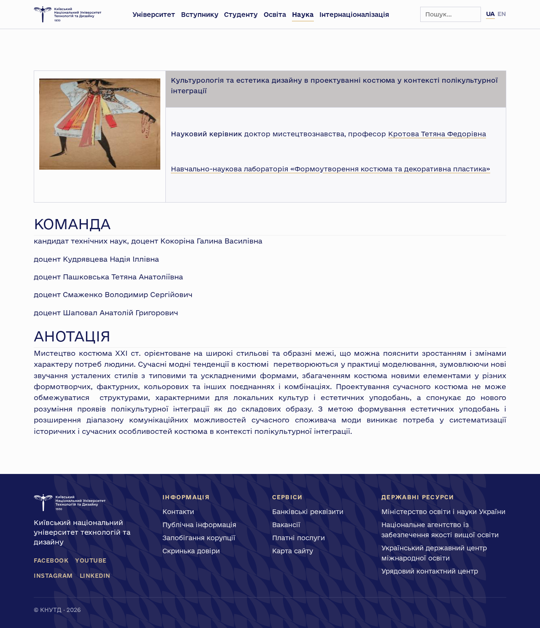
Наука (303, 14)
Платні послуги (298, 537)
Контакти (178, 511)
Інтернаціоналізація (354, 14)
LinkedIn (95, 575)
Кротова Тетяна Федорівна (437, 134)
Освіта (275, 14)
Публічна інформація (199, 524)
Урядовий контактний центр (429, 571)
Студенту (241, 14)
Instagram (53, 575)
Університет (153, 14)
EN (501, 13)
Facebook (51, 560)
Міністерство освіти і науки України (443, 511)
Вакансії (286, 524)
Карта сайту (292, 551)
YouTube (91, 560)
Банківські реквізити (307, 511)
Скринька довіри (191, 551)
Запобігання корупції (198, 537)
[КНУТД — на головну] (67, 14)
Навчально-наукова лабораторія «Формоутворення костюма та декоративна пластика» (330, 169)
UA (490, 13)
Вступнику (200, 14)
